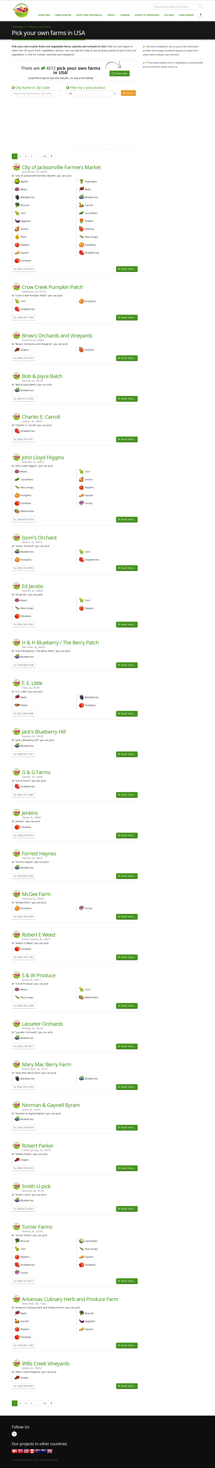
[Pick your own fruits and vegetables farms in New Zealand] (44, 1451)
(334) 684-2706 (24, 875)
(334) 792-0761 (24, 439)
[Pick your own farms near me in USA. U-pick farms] (22, 10)
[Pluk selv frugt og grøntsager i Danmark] (14, 1451)
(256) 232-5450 (24, 567)
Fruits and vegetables (88, 15)
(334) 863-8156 (24, 519)
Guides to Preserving (147, 15)
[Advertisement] (105, 122)
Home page (44, 15)
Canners (125, 15)
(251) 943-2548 (24, 713)
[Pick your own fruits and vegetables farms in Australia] (38, 1451)
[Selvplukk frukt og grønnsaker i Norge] (20, 1451)
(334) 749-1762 (24, 957)
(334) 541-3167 (24, 754)
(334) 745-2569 (24, 624)
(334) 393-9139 (24, 1168)
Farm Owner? (186, 15)
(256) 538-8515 (24, 835)
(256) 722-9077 (24, 1280)
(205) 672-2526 (24, 398)
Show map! (120, 73)
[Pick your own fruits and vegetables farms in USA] (26, 1451)
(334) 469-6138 (24, 665)
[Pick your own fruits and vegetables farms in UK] (49, 1451)
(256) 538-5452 (24, 1385)
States (110, 15)
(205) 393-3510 (24, 268)
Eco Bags (169, 15)
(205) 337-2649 (24, 794)
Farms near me (63, 15)
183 (44, 156)
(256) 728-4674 (24, 1127)
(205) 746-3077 (24, 1046)
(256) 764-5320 (24, 916)
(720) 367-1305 (24, 1345)
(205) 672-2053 (24, 1208)
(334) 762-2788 (24, 1005)
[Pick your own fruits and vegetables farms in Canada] (32, 1451)
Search (129, 93)
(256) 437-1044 (24, 317)
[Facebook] (200, 14)
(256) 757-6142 (24, 358)
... (37, 156)
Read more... (128, 268)
